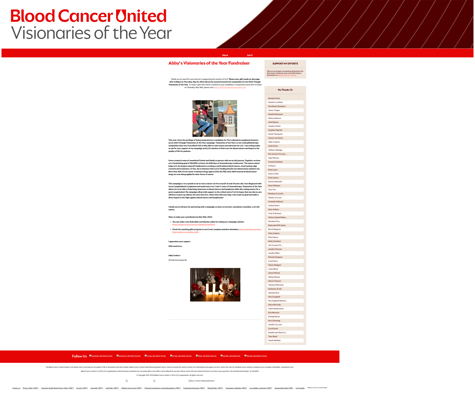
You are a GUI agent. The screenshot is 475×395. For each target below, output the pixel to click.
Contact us (16, 388)
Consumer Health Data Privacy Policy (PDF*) (57, 388)
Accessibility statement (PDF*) (260, 388)
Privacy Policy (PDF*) (31, 388)
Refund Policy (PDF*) (215, 388)
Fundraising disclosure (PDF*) (194, 388)
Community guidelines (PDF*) (236, 388)
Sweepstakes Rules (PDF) (284, 388)
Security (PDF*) (82, 388)
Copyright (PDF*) (96, 388)
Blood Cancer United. (287, 75)
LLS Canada (300, 388)
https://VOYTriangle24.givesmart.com (230, 87)
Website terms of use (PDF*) (131, 388)
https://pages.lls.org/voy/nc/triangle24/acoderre (193, 224)
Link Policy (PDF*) (112, 388)
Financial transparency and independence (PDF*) (163, 388)
